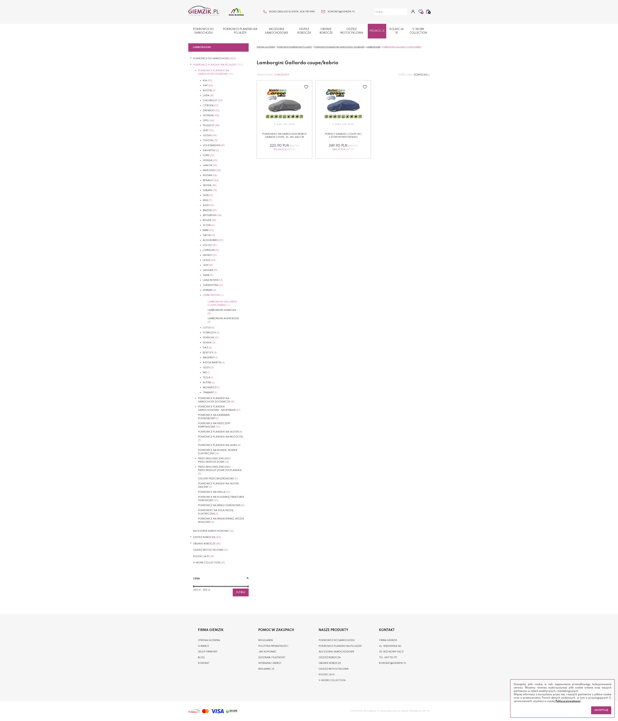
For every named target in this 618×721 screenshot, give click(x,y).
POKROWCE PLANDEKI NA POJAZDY (240, 31)
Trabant (210, 392)
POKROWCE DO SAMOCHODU (203, 31)
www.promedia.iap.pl (416, 711)
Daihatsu (211, 150)
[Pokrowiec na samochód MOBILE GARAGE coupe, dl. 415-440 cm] (284, 104)
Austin (209, 91)
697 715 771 (390, 657)
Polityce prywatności (568, 701)
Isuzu (208, 368)
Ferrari (209, 290)
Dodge (209, 343)
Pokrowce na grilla (214, 492)
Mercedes (212, 170)
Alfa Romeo (213, 240)
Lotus (208, 328)
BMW (208, 230)
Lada (208, 95)
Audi (208, 205)
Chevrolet (212, 100)
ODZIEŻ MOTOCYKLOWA (351, 31)
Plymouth (211, 333)
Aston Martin (214, 363)
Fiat (208, 86)
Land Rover (213, 280)
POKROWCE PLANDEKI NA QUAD (219, 445)
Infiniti (210, 255)
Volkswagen (214, 145)
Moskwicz (211, 387)
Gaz (207, 348)
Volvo (210, 245)
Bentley (210, 353)
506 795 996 (307, 12)
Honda (210, 160)
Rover (209, 220)
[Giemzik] (216, 11)
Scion (209, 225)
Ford (208, 155)
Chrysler (211, 250)
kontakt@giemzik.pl (341, 12)
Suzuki (210, 135)
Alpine (208, 383)
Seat (208, 130)
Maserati (210, 358)
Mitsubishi (212, 215)
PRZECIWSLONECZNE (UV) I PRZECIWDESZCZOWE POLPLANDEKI (220, 470)
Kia (207, 81)
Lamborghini (213, 295)
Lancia (210, 165)
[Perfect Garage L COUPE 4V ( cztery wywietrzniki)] (343, 104)
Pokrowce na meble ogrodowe (221, 505)
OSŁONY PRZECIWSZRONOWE (218, 479)
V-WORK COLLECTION (418, 31)
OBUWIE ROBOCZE (326, 31)
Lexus (209, 260)
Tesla (208, 378)
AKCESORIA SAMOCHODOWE (276, 31)
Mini (207, 200)
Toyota (210, 140)
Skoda (209, 185)
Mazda (210, 210)
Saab (208, 275)
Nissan (210, 175)
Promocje (377, 31)
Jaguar (210, 270)
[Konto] (413, 12)
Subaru (210, 190)
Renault (211, 180)
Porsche (211, 338)
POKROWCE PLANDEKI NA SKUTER (220, 432)
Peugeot (211, 125)
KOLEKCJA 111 (396, 31)
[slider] (193, 586)
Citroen (210, 105)
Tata (208, 195)
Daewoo (211, 110)
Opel (208, 120)
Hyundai (211, 115)
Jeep (208, 265)
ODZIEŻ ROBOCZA (304, 31)
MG (206, 373)
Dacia (209, 235)
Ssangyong (213, 285)
